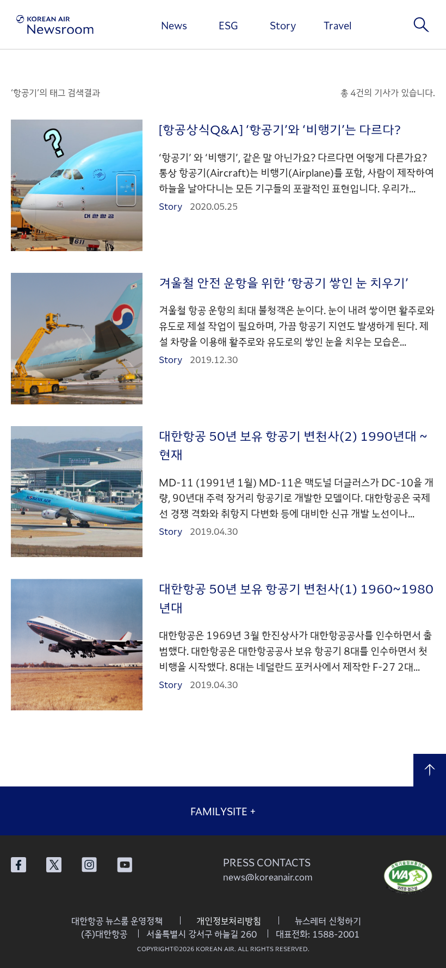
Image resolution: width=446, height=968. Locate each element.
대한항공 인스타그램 (89, 864)
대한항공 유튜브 (124, 864)
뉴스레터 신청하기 (328, 920)
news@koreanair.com (268, 876)
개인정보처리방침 (228, 920)
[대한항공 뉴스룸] (55, 24)
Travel (337, 25)
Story (283, 25)
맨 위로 (429, 770)
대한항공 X (53, 864)
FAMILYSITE (223, 811)
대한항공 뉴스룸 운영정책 (117, 920)
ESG (228, 25)
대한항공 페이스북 (18, 864)
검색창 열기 (421, 24)
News (174, 25)
